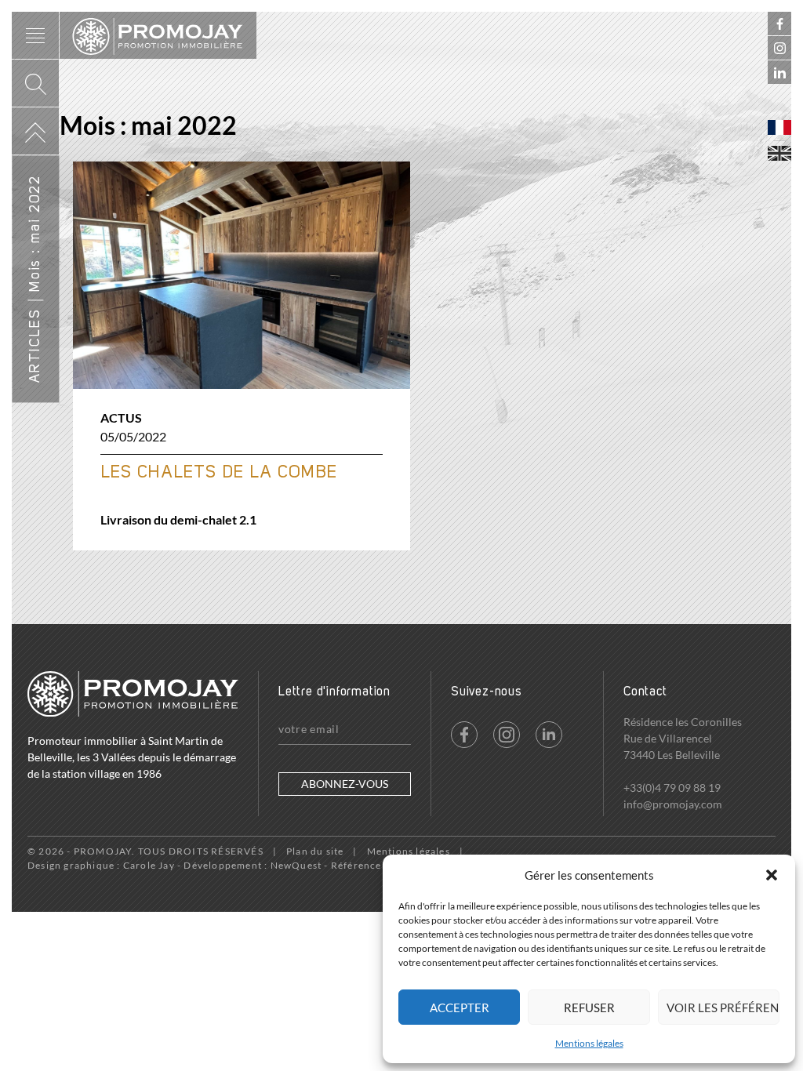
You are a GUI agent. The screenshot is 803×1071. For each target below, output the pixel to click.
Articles (35, 345)
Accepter (459, 1007)
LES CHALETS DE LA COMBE (218, 472)
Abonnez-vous (344, 783)
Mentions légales (589, 1043)
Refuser (589, 1007)
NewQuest (296, 865)
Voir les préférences (723, 1007)
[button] (771, 875)
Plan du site (314, 851)
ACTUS (121, 417)
